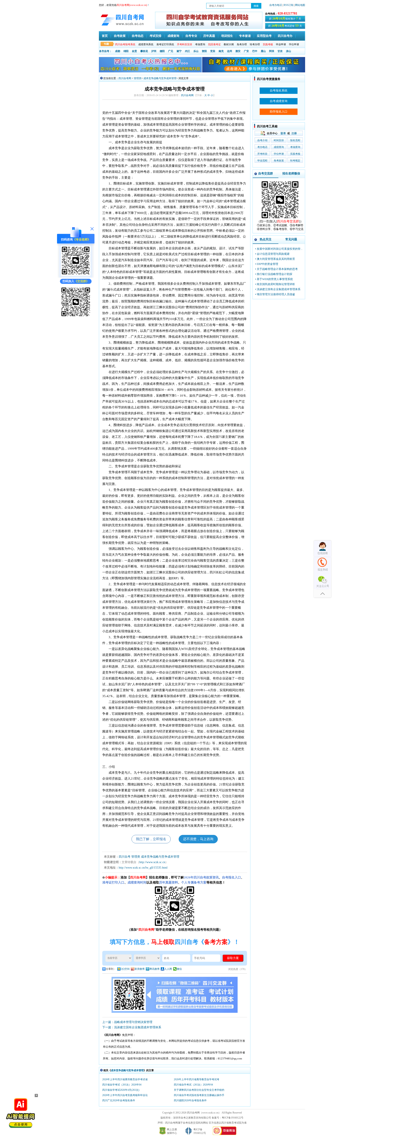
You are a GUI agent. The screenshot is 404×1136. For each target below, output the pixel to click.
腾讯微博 (154, 968)
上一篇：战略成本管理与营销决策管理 (127, 1022)
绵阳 (126, 51)
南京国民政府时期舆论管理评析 (276, 284)
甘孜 (280, 51)
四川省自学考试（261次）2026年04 (121, 1084)
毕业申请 (281, 44)
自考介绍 (262, 140)
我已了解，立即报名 (151, 839)
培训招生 (227, 35)
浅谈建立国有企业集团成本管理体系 (278, 289)
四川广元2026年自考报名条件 (118, 1100)
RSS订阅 (289, 5)
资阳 (204, 51)
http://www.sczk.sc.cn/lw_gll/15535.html (143, 867)
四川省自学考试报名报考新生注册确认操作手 (199, 1095)
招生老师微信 (291, 173)
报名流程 (295, 140)
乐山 (195, 51)
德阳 (162, 51)
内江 (187, 51)
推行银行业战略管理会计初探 (274, 274)
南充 (221, 51)
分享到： (111, 968)
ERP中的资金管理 (267, 264)
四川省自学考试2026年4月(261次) (120, 1089)
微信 (179, 968)
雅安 (238, 51)
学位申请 (294, 44)
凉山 (288, 51)
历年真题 (209, 35)
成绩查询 (173, 35)
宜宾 (212, 51)
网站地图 (300, 5)
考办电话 (262, 147)
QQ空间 (125, 968)
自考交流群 (265, 173)
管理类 (137, 78)
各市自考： (105, 51)
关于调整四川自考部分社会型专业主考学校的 (199, 1089)
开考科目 (262, 153)
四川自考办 (285, 35)
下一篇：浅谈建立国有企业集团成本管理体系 (131, 1027)
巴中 (254, 51)
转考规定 (295, 160)
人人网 (168, 968)
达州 (229, 51)
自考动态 (138, 35)
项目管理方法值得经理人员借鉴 (276, 294)
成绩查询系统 (145, 44)
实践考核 (295, 153)
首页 (105, 35)
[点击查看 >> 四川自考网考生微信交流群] (75, 316)
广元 (170, 51)
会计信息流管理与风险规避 (273, 253)
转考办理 (255, 44)
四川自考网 (124, 78)
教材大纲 (229, 44)
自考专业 (191, 35)
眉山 (263, 51)
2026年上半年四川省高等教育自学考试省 (125, 1079)
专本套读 (245, 35)
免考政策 (279, 160)
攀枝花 (144, 51)
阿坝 (271, 51)
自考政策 (120, 35)
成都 (117, 51)
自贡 (134, 51)
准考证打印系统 (165, 44)
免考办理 (242, 44)
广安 (246, 51)
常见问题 (291, 239)
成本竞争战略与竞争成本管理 (160, 78)
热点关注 (265, 239)
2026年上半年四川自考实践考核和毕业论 (125, 1095)
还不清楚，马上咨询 (198, 839)
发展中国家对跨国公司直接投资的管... (279, 248)
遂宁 (179, 51)
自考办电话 (275, 5)
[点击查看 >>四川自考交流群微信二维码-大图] (280, 218)
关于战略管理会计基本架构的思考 (277, 269)
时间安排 (279, 140)
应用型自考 (264, 35)
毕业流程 (262, 160)
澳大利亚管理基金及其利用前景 (276, 258)
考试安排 (155, 35)
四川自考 (124, 856)
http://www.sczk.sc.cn (152, 862)
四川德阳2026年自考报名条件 (190, 1100)
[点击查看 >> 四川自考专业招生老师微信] (75, 274)
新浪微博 (139, 968)
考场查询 (200, 44)
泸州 (153, 51)
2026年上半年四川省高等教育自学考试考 (196, 1079)
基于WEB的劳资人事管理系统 (275, 279)
